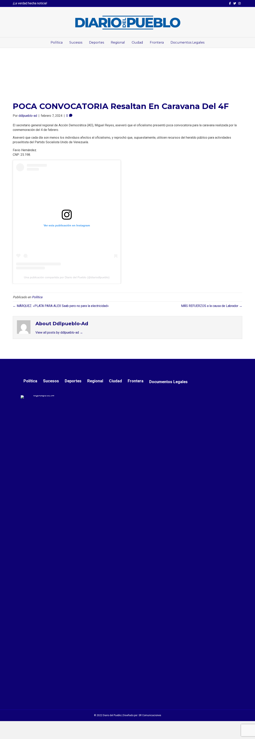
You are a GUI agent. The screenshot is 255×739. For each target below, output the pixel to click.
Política (57, 42)
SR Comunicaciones (150, 715)
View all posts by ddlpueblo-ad (59, 332)
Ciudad (137, 42)
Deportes (96, 42)
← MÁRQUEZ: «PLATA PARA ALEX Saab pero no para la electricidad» (61, 306)
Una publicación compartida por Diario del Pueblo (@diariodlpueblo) (67, 277)
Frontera (157, 42)
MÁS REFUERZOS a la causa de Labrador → (211, 306)
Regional (118, 42)
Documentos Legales (187, 42)
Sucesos (75, 42)
